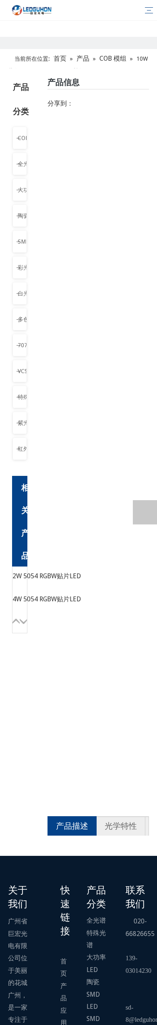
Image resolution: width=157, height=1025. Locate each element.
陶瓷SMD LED (93, 994)
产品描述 (72, 826)
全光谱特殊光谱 (96, 933)
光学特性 (121, 826)
